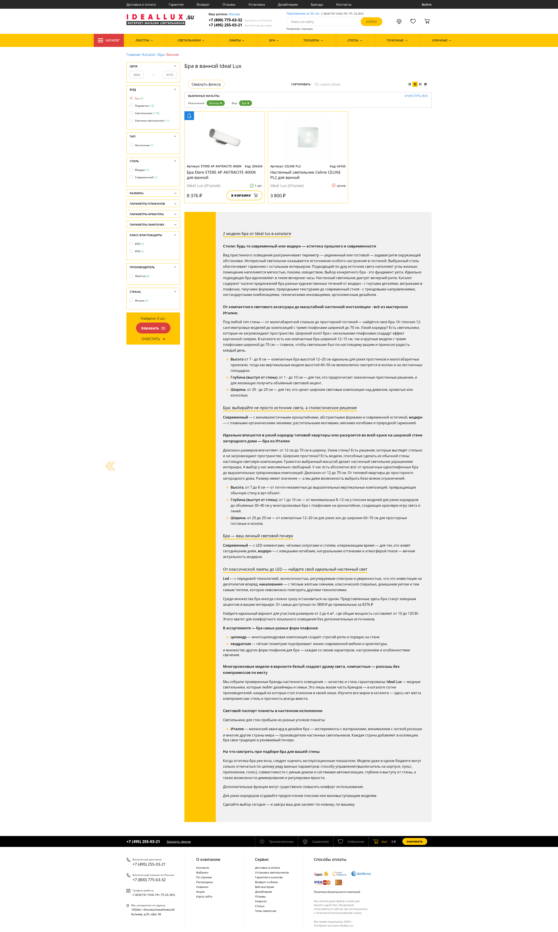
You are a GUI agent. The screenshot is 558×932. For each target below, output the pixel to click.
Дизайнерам (288, 4)
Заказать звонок (179, 841)
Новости (261, 901)
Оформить (415, 841)
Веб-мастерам (264, 887)
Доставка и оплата (141, 4)
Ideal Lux (142, 276)
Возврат (203, 4)
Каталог (113, 40)
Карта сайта (204, 896)
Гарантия (176, 4)
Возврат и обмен (266, 882)
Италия (141, 300)
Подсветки (144, 106)
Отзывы (229, 4)
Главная (133, 54)
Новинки (202, 887)
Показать (150, 328)
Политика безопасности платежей (337, 892)
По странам (204, 877)
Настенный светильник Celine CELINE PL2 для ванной (305, 175)
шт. (384, 841)
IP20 (139, 244)
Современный (146, 177)
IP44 (139, 251)
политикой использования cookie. (339, 913)
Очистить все (416, 96)
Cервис (262, 859)
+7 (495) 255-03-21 (240, 24)
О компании (208, 859)
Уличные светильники (152, 120)
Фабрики (202, 872)
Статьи (259, 906)
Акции (200, 892)
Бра (161, 54)
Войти (427, 4)
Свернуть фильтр (206, 84)
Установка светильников (272, 872)
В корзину (241, 195)
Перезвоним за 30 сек (302, 13)
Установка (256, 4)
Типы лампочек (265, 911)
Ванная (214, 103)
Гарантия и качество (269, 877)
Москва (234, 14)
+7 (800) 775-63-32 (240, 19)
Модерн (142, 170)
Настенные (144, 145)
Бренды (317, 4)
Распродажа (204, 882)
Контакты (344, 4)
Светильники (147, 113)
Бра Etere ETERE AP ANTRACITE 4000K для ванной (221, 175)
